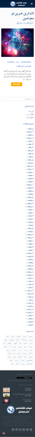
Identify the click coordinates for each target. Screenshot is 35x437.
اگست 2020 (31, 185)
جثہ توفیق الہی (9, 343)
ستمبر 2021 (31, 147)
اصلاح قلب (18, 336)
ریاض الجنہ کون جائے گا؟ (27, 399)
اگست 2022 (31, 132)
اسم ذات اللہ (25, 336)
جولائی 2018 (31, 256)
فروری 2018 (31, 272)
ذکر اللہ (10, 347)
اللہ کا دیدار (12, 336)
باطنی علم (6, 340)
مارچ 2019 (31, 231)
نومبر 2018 (31, 244)
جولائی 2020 (31, 188)
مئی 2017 (31, 300)
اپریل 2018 (31, 265)
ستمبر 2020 (31, 181)
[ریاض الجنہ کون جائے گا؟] (6, 401)
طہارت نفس (25, 353)
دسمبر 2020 (31, 172)
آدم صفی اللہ (18, 340)
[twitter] (20, 429)
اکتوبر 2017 (31, 284)
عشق (14, 353)
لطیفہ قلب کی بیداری (29, 360)
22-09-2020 (10, 62)
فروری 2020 (30, 203)
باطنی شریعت (11, 340)
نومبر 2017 (31, 281)
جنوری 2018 (31, 275)
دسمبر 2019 (31, 209)
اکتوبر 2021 (31, 144)
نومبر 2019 (31, 213)
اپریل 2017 (31, 303)
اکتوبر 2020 (31, 178)
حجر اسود (4, 343)
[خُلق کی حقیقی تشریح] (6, 390)
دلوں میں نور (30, 347)
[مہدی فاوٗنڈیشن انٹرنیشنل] (17, 4)
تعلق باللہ (15, 343)
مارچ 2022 (31, 135)
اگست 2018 (31, 253)
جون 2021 (31, 153)
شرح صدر (7, 350)
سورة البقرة (25, 350)
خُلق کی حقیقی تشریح (28, 388)
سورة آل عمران (14, 350)
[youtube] (16, 429)
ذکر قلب (5, 347)
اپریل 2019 (31, 228)
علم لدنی (25, 357)
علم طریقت (30, 357)
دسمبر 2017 (31, 278)
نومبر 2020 (31, 175)
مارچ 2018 (31, 269)
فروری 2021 (31, 166)
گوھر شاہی (17, 364)
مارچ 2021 (31, 163)
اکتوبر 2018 (31, 247)
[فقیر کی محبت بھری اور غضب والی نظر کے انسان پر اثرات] (6, 395)
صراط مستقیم (30, 353)
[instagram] (23, 429)
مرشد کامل (11, 360)
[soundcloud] (13, 429)
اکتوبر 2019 (31, 216)
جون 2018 (31, 259)
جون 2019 (31, 222)
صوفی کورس (31, 114)
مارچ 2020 (31, 200)
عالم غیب (18, 353)
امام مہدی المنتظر (24, 340)
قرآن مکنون (20, 357)
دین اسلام (19, 347)
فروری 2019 (31, 234)
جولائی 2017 (31, 293)
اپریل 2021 (31, 160)
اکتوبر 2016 (31, 322)
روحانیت (31, 350)
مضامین (17, 62)
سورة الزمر (20, 350)
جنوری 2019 (31, 237)
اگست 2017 (31, 290)
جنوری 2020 (31, 206)
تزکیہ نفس (31, 343)
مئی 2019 (31, 225)
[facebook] (31, 429)
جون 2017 (31, 297)
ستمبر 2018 (31, 250)
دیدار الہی (25, 347)
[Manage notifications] (3, 433)
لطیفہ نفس (22, 360)
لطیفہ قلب (9, 357)
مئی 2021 (31, 157)
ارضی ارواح (30, 336)
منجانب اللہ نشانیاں (29, 364)
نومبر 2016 (31, 318)
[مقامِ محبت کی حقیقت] (17, 42)
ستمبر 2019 (31, 219)
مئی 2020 (31, 194)
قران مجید (14, 357)
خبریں (32, 111)
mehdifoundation (26, 62)
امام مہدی (30, 340)
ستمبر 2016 (31, 325)
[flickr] (27, 429)
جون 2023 (31, 128)
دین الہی (14, 347)
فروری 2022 (30, 138)
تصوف (20, 343)
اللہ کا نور (7, 336)
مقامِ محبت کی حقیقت (23, 66)
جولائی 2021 (31, 150)
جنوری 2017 (31, 312)
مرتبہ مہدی (17, 360)
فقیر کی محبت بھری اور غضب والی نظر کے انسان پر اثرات (22, 394)
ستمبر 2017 (31, 287)
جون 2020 (31, 191)
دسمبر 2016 (31, 315)
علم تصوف (9, 353)
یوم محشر (12, 364)
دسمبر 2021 (31, 141)
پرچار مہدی (22, 364)
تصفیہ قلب (25, 343)
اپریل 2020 (31, 197)
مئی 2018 (31, 262)
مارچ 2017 (31, 306)
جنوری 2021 (31, 169)
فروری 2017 (31, 309)
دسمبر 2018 (31, 241)
